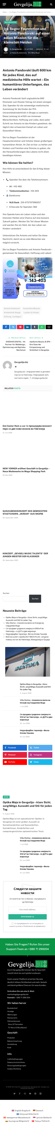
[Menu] (4, 4)
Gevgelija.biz (17, 49)
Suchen (6, 593)
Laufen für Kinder (31, 313)
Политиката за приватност (34, 926)
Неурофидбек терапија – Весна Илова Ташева (26, 634)
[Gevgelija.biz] (27, 4)
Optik (6, 797)
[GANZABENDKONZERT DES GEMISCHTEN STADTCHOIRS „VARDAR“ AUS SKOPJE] (27, 493)
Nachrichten (10, 22)
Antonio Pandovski (12, 308)
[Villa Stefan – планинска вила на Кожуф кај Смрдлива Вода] (10, 704)
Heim (5, 12)
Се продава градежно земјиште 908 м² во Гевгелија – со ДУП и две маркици (36, 717)
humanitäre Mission (31, 308)
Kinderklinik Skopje (12, 313)
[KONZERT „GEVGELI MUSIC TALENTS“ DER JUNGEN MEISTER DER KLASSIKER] (27, 536)
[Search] (51, 4)
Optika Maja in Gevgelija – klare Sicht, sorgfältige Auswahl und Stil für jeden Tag (35, 686)
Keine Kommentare (19, 53)
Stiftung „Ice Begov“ (13, 317)
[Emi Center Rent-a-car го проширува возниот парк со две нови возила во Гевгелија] (27, 408)
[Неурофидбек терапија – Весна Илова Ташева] (10, 734)
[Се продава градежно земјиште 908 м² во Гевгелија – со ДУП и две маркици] (10, 718)
